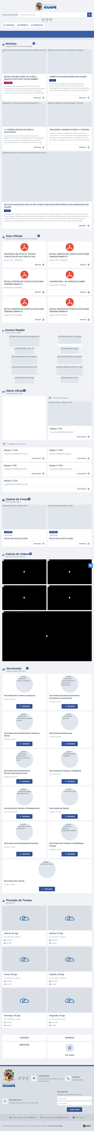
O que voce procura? (10, 15)
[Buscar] (89, 14)
